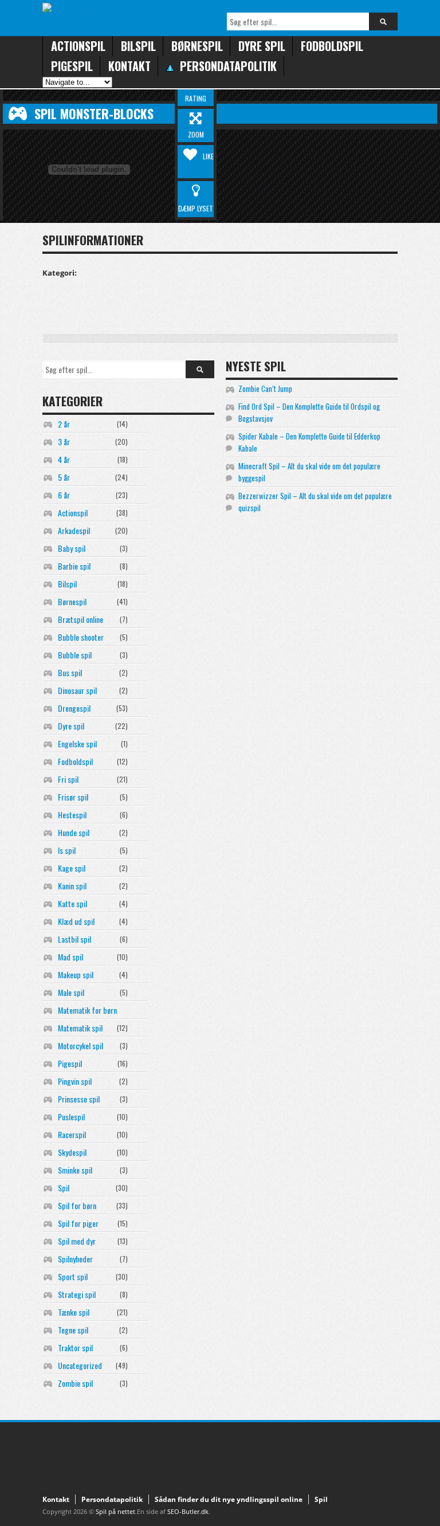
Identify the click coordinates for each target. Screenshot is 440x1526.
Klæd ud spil (76, 921)
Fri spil (68, 779)
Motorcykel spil (80, 1045)
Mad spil (70, 957)
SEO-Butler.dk (188, 1511)
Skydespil (72, 1152)
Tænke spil (73, 1312)
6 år (64, 495)
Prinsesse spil (79, 1099)
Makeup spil (75, 974)
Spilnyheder (75, 1259)
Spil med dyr (77, 1241)
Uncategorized (80, 1365)
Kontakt (129, 65)
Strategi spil (77, 1294)
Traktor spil (75, 1347)
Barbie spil (74, 566)
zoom (196, 134)
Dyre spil (261, 45)
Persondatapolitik (112, 1499)
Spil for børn (77, 1205)
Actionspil (78, 45)
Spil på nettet (115, 1511)
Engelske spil (77, 743)
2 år (64, 424)
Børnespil (197, 45)
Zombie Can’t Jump (265, 388)
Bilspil (138, 45)
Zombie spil (75, 1383)
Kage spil (71, 868)
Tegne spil (73, 1330)
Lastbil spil (74, 939)
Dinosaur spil (77, 690)
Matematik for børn (87, 1010)
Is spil (67, 850)
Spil (63, 1188)
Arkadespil (74, 530)
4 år (64, 459)
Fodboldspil (332, 45)
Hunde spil (73, 832)
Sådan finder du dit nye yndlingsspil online (228, 1499)
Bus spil (70, 672)
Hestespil (72, 815)
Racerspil (72, 1134)
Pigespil (72, 65)
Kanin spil (72, 886)
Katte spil (72, 903)
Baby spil (71, 548)
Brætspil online (80, 619)
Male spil (71, 992)
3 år (64, 442)
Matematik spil (80, 1028)
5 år (64, 477)
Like (208, 156)
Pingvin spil (75, 1081)
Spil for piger (78, 1223)
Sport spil (73, 1276)
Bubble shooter (81, 637)
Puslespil (71, 1117)
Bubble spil (75, 655)
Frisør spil (73, 797)
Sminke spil (75, 1170)
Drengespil (74, 708)
